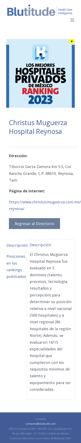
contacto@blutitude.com (40, 424)
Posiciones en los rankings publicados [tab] (15, 266)
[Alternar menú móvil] (72, 20)
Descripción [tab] (15, 245)
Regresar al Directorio (34, 223)
